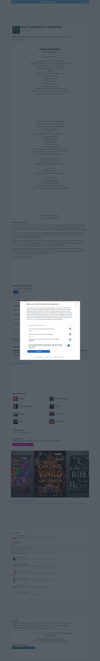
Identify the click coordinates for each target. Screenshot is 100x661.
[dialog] (50, 330)
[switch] (69, 329)
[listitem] (50, 325)
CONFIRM (39, 351)
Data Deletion (39, 357)
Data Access (48, 357)
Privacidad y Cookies (59, 357)
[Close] (77, 304)
